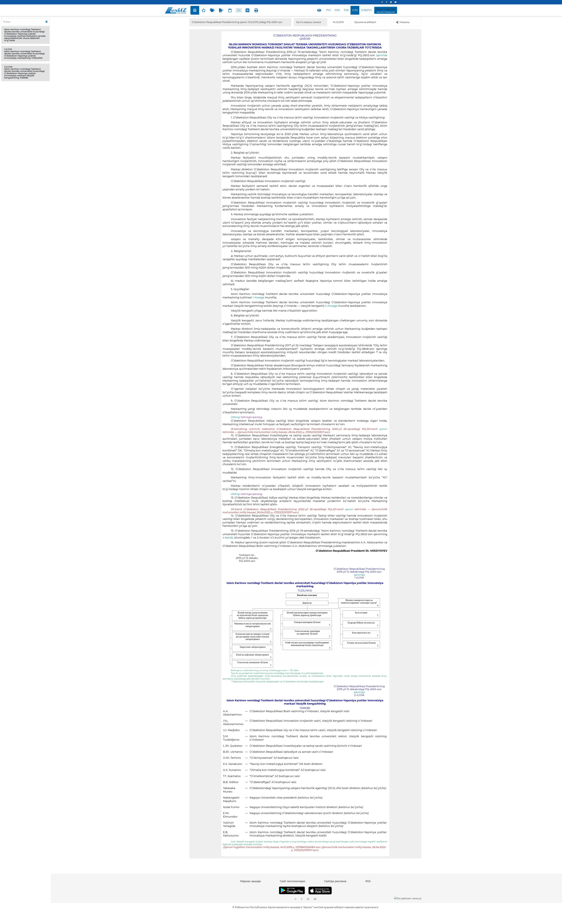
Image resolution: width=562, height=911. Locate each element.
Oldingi (235, 417)
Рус (328, 10)
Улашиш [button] (404, 22)
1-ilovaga (259, 297)
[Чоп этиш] (256, 10)
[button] (25, 35)
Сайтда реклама (335, 881)
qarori (383, 429)
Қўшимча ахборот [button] (365, 22)
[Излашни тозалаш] (46, 21)
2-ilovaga (331, 305)
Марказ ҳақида (250, 881)
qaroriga (359, 574)
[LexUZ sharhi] (221, 10)
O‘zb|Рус (366, 10)
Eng (337, 10)
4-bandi (227, 537)
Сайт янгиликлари (292, 881)
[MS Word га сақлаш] (247, 10)
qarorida (381, 55)
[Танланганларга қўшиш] (203, 10)
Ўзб (346, 10)
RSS (368, 881)
